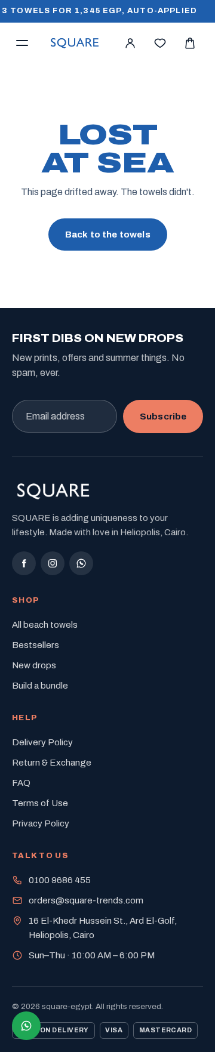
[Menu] (22, 43)
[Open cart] (190, 43)
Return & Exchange (51, 762)
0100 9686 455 (60, 880)
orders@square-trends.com (86, 900)
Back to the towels (107, 234)
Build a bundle (40, 685)
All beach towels (45, 625)
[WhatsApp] (81, 563)
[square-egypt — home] (75, 43)
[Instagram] (52, 563)
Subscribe (163, 416)
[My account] (130, 43)
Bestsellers (35, 645)
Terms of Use (40, 803)
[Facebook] (24, 563)
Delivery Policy (42, 742)
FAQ (21, 783)
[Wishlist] (160, 43)
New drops (34, 665)
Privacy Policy (40, 823)
